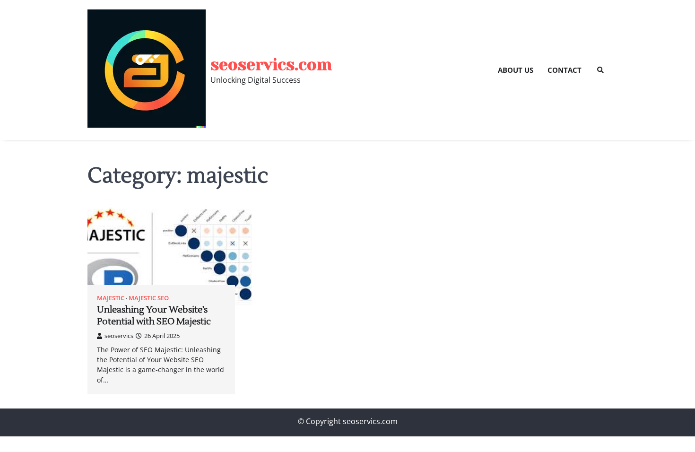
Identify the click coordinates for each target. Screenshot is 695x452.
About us (515, 70)
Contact (564, 70)
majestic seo (149, 298)
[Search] (600, 70)
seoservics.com (271, 64)
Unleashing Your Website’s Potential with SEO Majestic (154, 315)
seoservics (118, 335)
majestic (110, 298)
